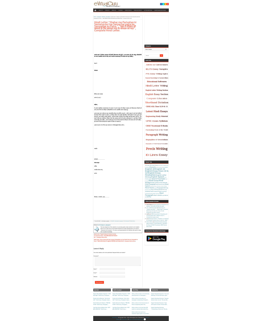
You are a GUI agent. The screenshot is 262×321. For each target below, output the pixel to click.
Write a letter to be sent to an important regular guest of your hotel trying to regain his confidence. (140, 312)
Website (95, 276)
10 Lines (147, 165)
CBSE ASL (114, 10)
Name (95, 269)
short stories (157, 195)
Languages (99, 16)
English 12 (160, 169)
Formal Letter (148, 179)
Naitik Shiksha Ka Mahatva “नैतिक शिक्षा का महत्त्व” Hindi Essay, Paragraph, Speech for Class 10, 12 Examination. (101, 303)
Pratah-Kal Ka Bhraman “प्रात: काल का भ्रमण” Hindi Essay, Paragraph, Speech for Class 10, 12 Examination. (101, 299)
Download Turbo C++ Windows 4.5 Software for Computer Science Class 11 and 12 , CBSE (157, 219)
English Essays (138, 10)
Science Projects (158, 191)
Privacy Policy (124, 319)
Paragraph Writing (162, 188)
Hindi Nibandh (163, 183)
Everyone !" (147, 317)
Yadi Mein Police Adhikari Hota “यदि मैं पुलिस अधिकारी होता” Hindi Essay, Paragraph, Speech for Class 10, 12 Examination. (101, 308)
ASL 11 (147, 167)
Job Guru (159, 186)
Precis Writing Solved (156, 189)
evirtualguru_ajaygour (104, 225)
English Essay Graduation (153, 173)
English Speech (157, 176)
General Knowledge (158, 179)
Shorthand (164, 191)
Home (95, 16)
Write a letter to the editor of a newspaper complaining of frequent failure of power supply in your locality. (140, 299)
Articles (159, 165)
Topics (106, 10)
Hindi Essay (153, 180)
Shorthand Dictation (160, 10)
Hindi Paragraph (150, 184)
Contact (118, 319)
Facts (165, 177)
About (100, 10)
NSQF (155, 188)
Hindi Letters (132, 221)
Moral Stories (149, 188)
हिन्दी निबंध (149, 197)
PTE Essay (164, 189)
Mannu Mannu (149, 222)
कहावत (165, 195)
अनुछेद (163, 195)
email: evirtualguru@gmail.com (136, 319)
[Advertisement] (118, 42)
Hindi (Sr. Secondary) (106, 16)
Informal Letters (153, 186)
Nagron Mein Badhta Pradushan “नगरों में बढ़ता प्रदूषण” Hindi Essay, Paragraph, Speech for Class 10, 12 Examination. (102, 294)
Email (95, 273)
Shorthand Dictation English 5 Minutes (152, 193)
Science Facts (149, 191)
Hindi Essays (128, 10)
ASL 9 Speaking (164, 165)
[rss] (165, 4)
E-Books (120, 10)
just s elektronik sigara (151, 207)
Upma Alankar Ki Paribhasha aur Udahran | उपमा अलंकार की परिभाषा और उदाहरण (157, 205)
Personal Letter (148, 189)
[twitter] (163, 4)
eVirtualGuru (115, 317)
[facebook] (161, 4)
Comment (96, 256)
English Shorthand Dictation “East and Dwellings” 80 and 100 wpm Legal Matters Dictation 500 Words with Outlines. (160, 294)
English (166, 167)
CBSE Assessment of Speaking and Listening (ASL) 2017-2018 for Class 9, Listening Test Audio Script (156, 215)
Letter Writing (148, 10)
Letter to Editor (164, 186)
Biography (153, 167)
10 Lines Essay (154, 165)
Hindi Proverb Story (160, 184)
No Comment (126, 221)
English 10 (150, 168)
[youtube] (168, 4)
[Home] (95, 10)
